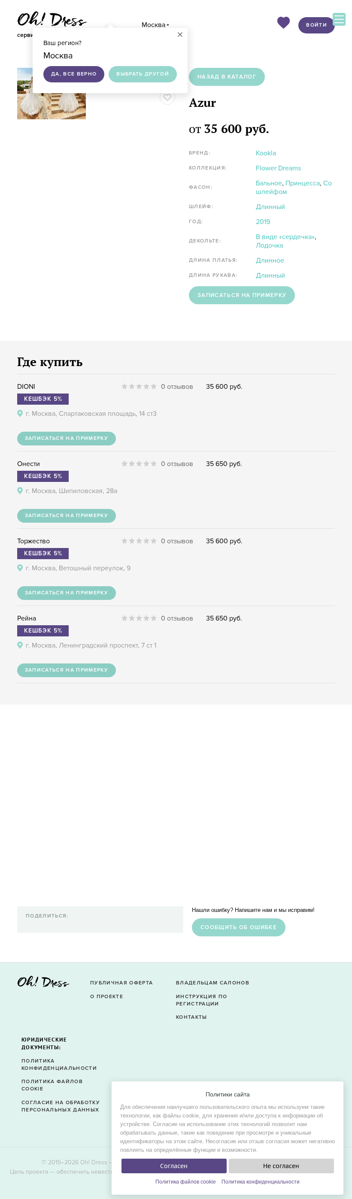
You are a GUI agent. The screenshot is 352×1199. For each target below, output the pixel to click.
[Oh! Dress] (43, 984)
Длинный (270, 207)
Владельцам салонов (212, 983)
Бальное (269, 183)
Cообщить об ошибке (238, 927)
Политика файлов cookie (185, 1182)
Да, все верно (74, 74)
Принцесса (302, 183)
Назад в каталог (226, 76)
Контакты (191, 1017)
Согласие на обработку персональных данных (60, 1106)
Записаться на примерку (241, 295)
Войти (316, 25)
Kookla (266, 153)
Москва (153, 25)
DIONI (26, 386)
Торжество (33, 541)
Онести (28, 464)
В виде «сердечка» (285, 237)
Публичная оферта (121, 983)
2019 (263, 222)
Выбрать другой (142, 74)
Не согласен (281, 1166)
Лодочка (269, 245)
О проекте (106, 996)
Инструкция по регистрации (201, 1000)
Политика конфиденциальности (261, 1182)
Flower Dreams (278, 168)
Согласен (174, 1166)
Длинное (270, 260)
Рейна (26, 618)
